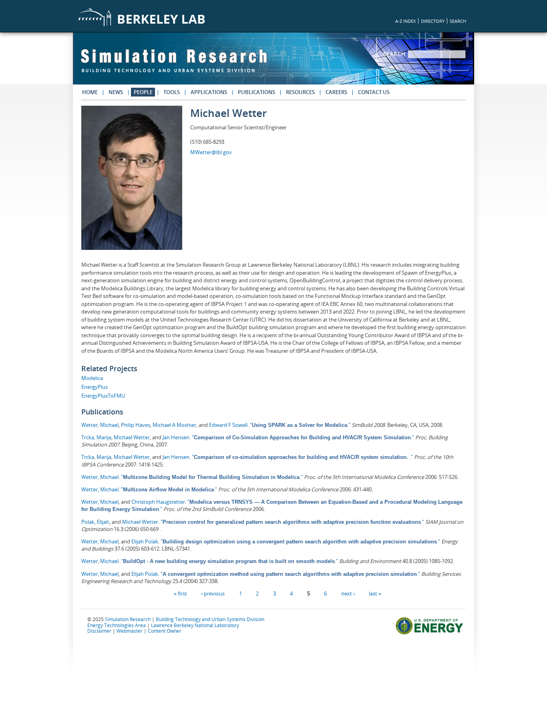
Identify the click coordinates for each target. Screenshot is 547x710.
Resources (300, 92)
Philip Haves (135, 424)
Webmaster (130, 631)
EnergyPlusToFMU (103, 395)
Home (90, 92)
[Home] (173, 64)
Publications (256, 92)
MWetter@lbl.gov (211, 152)
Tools (171, 92)
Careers (336, 92)
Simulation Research (128, 619)
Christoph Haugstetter (158, 501)
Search (395, 54)
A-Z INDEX (405, 21)
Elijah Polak (144, 541)
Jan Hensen (176, 437)
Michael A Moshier (174, 424)
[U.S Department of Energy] (431, 633)
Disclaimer (99, 631)
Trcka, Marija (96, 437)
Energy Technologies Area (116, 625)
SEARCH (458, 21)
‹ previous (213, 593)
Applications (209, 92)
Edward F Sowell (228, 424)
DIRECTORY (432, 21)
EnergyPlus (94, 386)
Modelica (92, 378)
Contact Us (374, 92)
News (116, 92)
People (143, 92)
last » (375, 593)
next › (348, 593)
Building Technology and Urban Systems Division (210, 619)
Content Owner (164, 631)
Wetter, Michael (100, 424)
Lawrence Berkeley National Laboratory (195, 625)
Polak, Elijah (95, 521)
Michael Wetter (132, 437)
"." (300, 424)
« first (180, 593)
